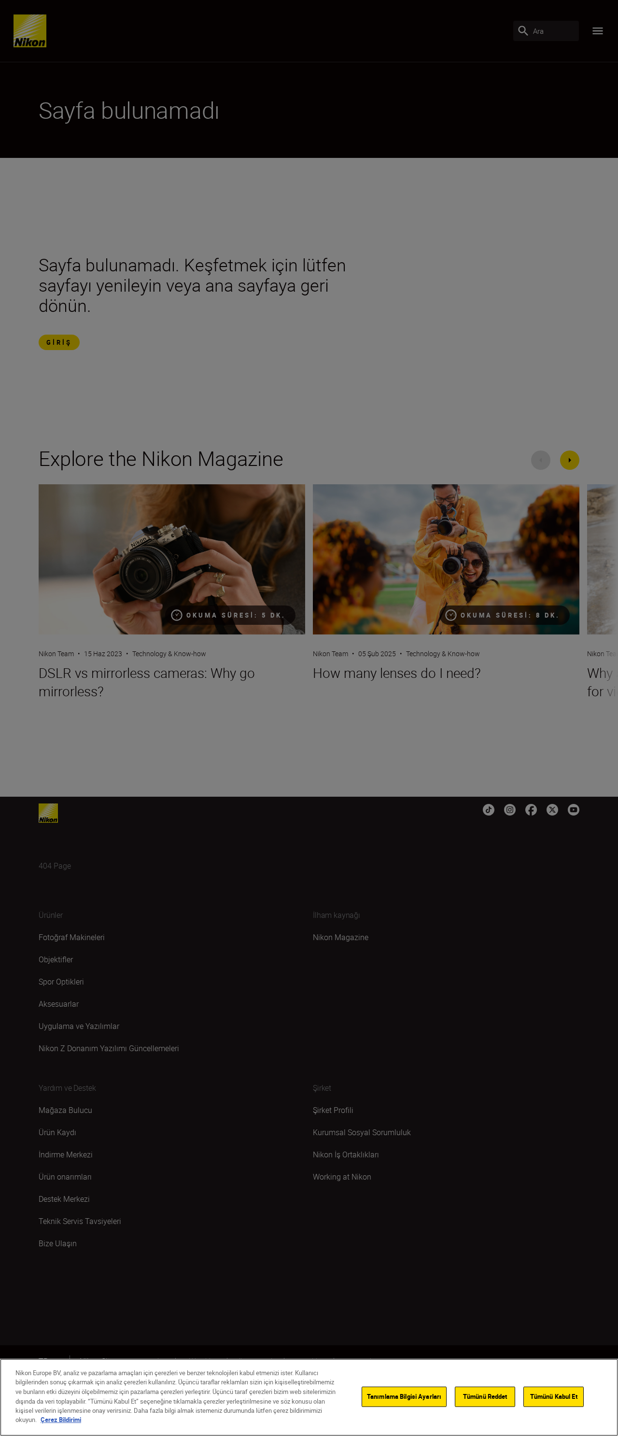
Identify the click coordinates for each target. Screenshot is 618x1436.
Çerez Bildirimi (61, 1419)
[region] (309, 1397)
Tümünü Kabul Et (553, 1396)
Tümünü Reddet (485, 1396)
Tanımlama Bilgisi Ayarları (404, 1396)
